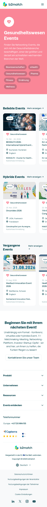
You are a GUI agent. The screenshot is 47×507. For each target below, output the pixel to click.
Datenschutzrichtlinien (23, 474)
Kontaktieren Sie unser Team (23, 357)
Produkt (7, 375)
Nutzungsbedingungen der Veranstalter (23, 479)
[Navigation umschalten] (42, 4)
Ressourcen (9, 395)
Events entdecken (12, 405)
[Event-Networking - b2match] (12, 4)
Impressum (23, 489)
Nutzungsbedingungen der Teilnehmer (23, 484)
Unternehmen (10, 385)
